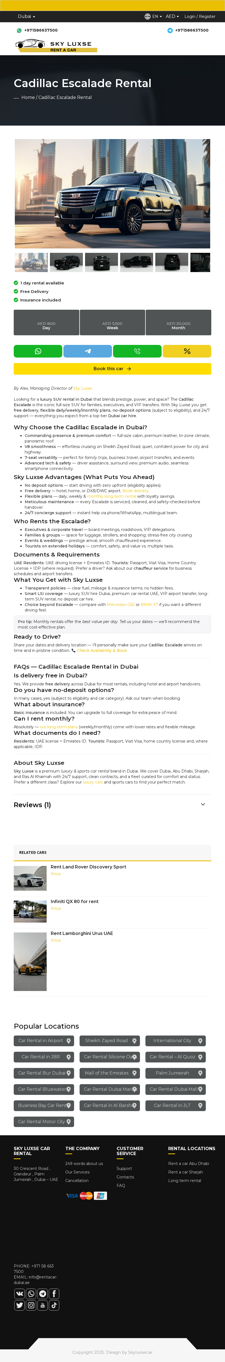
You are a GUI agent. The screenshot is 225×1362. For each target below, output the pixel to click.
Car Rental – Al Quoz (172, 1056)
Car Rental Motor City (41, 1121)
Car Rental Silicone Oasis (110, 1056)
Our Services (77, 1172)
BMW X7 (149, 604)
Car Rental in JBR (41, 1056)
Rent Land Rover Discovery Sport (88, 867)
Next (201, 193)
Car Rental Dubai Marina (110, 1089)
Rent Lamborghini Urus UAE (82, 933)
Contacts (125, 1177)
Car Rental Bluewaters (43, 1089)
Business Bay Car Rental (44, 1105)
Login (189, 16)
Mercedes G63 (121, 604)
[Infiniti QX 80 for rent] (30, 912)
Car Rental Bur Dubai (41, 1073)
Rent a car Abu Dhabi (188, 1163)
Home (28, 97)
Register (207, 16)
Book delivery (135, 490)
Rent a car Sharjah (185, 1172)
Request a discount (32, 360)
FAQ (121, 1185)
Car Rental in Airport (40, 1040)
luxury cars (93, 782)
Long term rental (184, 1180)
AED (170, 16)
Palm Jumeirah (172, 1073)
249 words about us (84, 1163)
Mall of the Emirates (106, 1073)
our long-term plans (59, 726)
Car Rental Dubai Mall (174, 1089)
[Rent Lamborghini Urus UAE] (30, 961)
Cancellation (77, 1180)
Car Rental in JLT (172, 1105)
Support (124, 1168)
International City (172, 1040)
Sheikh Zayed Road (106, 1040)
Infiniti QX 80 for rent (75, 901)
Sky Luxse (82, 388)
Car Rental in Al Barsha (109, 1105)
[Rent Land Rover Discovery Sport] (30, 878)
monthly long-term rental (111, 496)
